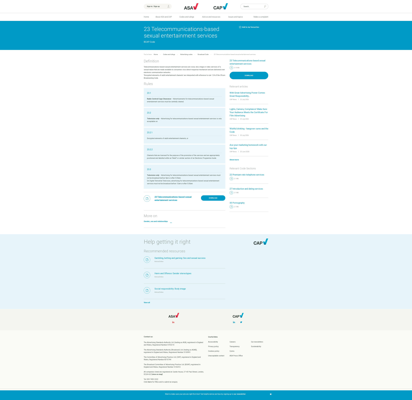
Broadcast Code (203, 54)
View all (147, 303)
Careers (233, 342)
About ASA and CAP (163, 17)
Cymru (232, 351)
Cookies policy (213, 351)
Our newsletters (257, 342)
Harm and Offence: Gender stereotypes (172, 273)
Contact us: (148, 337)
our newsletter (240, 394)
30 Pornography (237, 203)
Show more (234, 160)
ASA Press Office (236, 356)
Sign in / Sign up (153, 6)
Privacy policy (213, 346)
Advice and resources (211, 17)
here (150, 382)
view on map (157, 374)
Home (146, 17)
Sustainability (256, 346)
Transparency (235, 346)
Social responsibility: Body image (170, 288)
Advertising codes (186, 54)
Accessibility (213, 342)
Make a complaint (261, 17)
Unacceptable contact (216, 356)
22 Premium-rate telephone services (247, 174)
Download (213, 198)
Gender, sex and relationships (156, 221)
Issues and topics (235, 17)
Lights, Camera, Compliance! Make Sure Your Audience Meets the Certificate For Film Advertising (249, 112)
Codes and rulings (186, 17)
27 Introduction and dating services (246, 188)
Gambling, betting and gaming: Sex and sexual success (179, 258)
